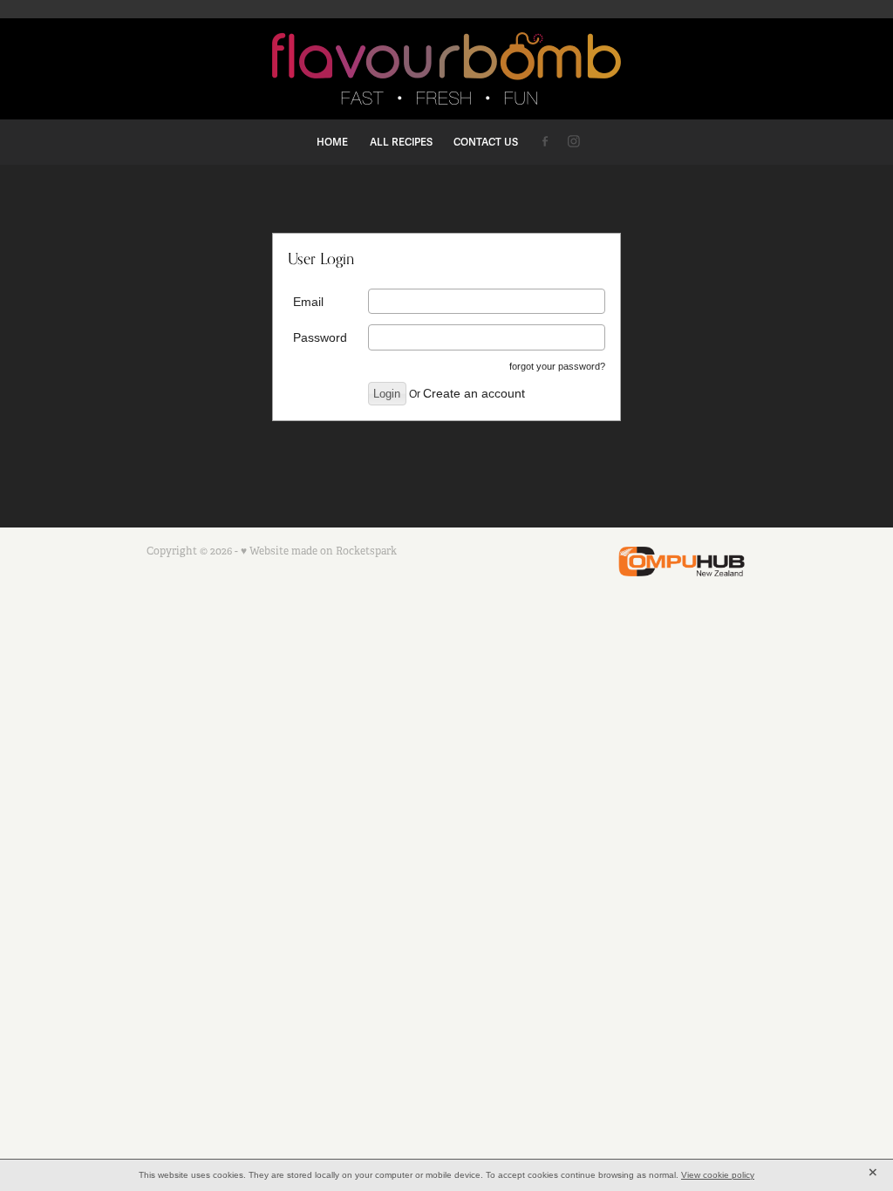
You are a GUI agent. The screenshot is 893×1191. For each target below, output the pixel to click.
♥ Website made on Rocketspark (319, 551)
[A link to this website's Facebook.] (544, 140)
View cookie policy (717, 1175)
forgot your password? (557, 366)
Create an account (474, 393)
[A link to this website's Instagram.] (574, 140)
